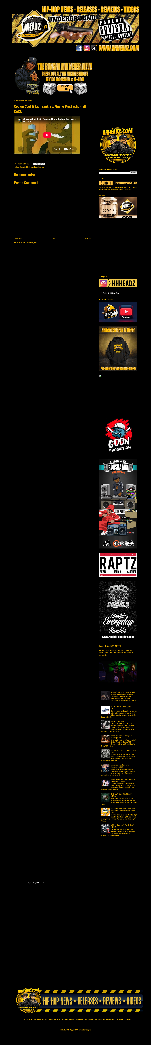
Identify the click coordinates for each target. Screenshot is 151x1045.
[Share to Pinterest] (43, 164)
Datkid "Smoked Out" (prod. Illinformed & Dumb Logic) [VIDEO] (123, 780)
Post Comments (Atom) (30, 242)
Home (53, 238)
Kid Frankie (30, 167)
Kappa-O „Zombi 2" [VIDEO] (110, 646)
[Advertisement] (125, 72)
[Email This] (34, 164)
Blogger (88, 1029)
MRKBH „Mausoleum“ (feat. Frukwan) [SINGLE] (122, 826)
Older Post (88, 238)
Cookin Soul (23, 167)
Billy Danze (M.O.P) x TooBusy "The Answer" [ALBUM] (121, 736)
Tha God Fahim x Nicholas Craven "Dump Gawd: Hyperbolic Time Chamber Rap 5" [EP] (123, 810)
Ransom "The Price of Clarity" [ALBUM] (123, 692)
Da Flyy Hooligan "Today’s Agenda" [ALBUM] (121, 707)
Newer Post (18, 238)
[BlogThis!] (37, 164)
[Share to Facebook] (41, 164)
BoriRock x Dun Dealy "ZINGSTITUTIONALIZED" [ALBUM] (121, 722)
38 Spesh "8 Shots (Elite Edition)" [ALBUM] (121, 795)
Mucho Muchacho (39, 167)
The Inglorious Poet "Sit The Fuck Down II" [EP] (123, 751)
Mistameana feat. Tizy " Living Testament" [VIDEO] (120, 765)
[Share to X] (39, 164)
